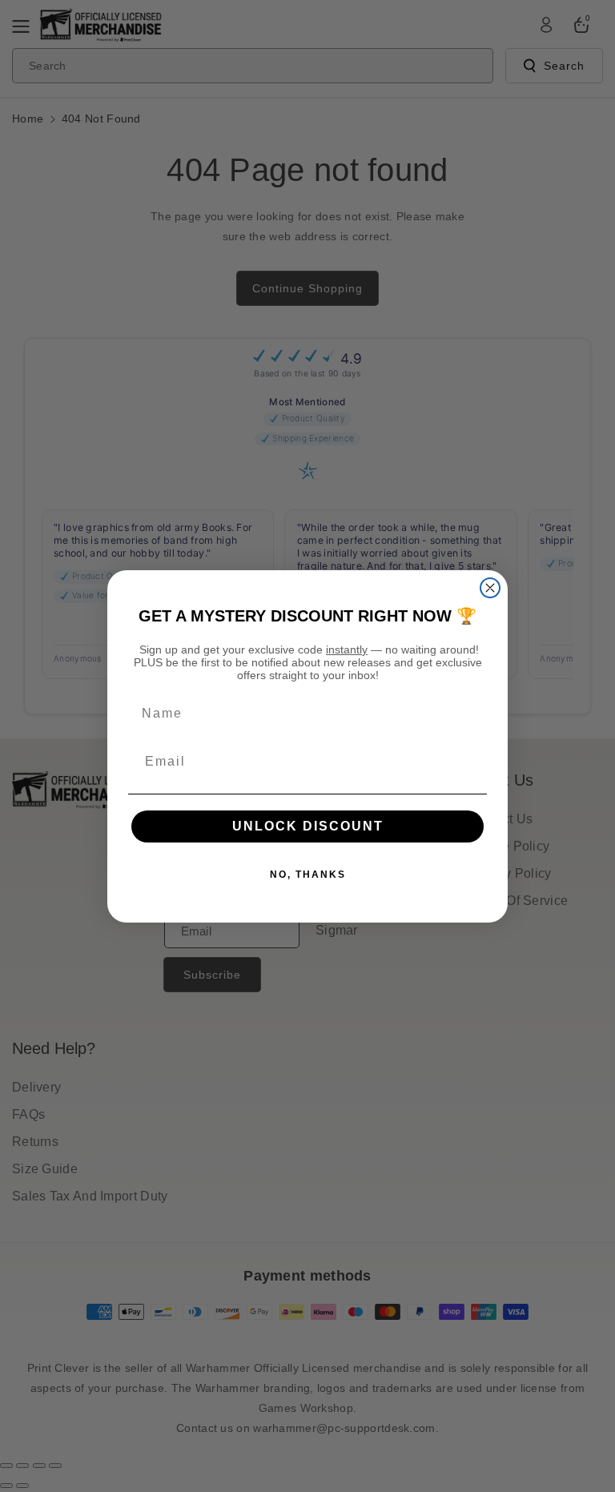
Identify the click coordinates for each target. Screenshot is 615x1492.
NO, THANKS (308, 874)
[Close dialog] (490, 587)
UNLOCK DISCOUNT (308, 826)
